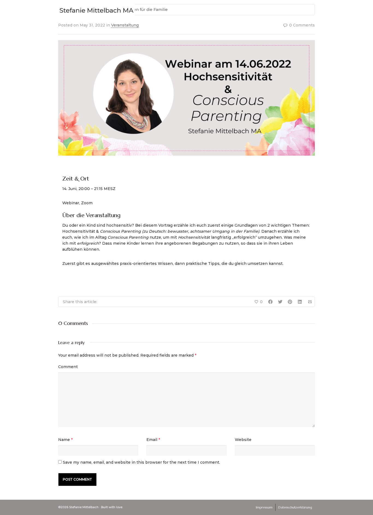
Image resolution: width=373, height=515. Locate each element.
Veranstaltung (125, 25)
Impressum (264, 507)
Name (64, 439)
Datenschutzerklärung (295, 507)
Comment (68, 366)
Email (151, 439)
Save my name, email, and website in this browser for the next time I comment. (141, 462)
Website (243, 439)
